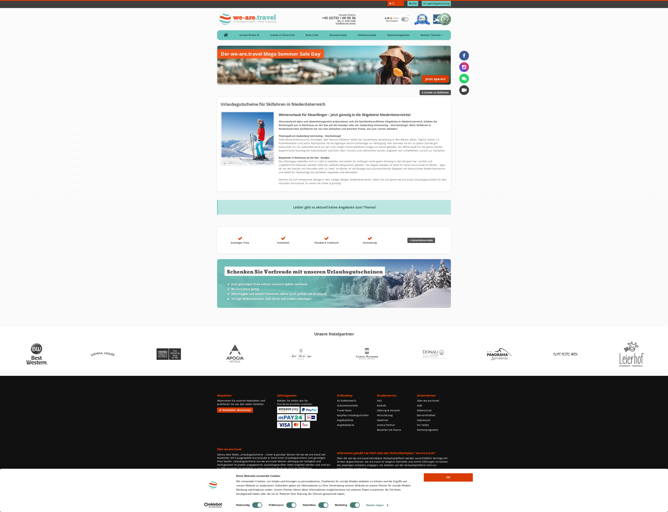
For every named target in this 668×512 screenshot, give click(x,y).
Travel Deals (344, 410)
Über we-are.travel (428, 400)
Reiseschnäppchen (398, 35)
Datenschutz (424, 410)
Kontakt (381, 405)
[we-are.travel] (247, 19)
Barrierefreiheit (426, 415)
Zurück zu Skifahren (436, 92)
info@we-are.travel (346, 23)
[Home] (227, 35)
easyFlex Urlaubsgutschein (353, 415)
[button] (464, 90)
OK (448, 477)
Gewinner (382, 420)
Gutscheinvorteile (422, 240)
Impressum (423, 420)
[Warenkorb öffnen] (395, 3)
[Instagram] (464, 67)
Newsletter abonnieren (236, 410)
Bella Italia (312, 35)
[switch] (291, 505)
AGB (419, 405)
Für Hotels (423, 425)
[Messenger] (464, 78)
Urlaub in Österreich (282, 35)
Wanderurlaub (338, 35)
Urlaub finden (248, 35)
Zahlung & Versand (388, 410)
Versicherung (385, 415)
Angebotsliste (345, 420)
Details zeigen (375, 505)
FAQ (379, 400)
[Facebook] (464, 56)
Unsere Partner (386, 425)
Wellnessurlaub (367, 35)
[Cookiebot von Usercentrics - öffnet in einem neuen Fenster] (213, 505)
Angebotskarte (345, 425)
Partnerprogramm (427, 429)
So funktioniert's (346, 400)
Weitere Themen (430, 35)
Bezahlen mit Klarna (389, 429)
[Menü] (408, 16)
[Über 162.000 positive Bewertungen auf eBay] (422, 19)
